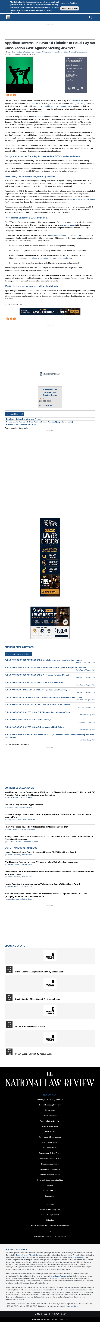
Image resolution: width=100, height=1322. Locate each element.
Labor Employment (72, 65)
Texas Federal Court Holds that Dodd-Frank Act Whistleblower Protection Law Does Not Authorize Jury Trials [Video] (49, 872)
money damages (67, 225)
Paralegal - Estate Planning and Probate (24, 419)
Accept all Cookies (69, 3)
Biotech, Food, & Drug (50, 1142)
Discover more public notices (16, 744)
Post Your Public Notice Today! (18, 654)
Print (70, 88)
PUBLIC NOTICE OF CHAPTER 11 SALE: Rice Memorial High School (34, 727)
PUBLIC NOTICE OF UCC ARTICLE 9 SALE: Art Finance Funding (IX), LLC (37, 675)
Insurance (50, 1204)
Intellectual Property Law (50, 1209)
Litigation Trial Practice (74, 68)
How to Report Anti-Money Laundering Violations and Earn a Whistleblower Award (42, 884)
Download (78, 88)
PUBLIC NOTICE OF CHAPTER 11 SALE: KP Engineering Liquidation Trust (37, 712)
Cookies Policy (16, 13)
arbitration (39, 116)
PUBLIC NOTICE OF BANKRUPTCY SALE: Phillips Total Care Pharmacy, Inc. (38, 690)
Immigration (50, 1196)
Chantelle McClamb (14, 842)
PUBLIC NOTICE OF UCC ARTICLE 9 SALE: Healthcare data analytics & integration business (45, 667)
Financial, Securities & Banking (50, 1180)
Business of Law (50, 1148)
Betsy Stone (11, 820)
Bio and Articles (45, 405)
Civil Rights (70, 72)
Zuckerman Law (55, 52)
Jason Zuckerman (13, 855)
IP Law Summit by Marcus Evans (30, 1026)
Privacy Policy (34, 1255)
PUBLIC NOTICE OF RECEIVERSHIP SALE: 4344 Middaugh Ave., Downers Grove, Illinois (43, 697)
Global (50, 1185)
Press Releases (50, 1115)
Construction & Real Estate (50, 1153)
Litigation (50, 1220)
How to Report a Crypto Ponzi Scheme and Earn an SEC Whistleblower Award (40, 852)
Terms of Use (20, 1255)
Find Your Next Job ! (14, 414)
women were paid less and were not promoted (53, 106)
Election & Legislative (50, 1164)
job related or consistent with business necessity (48, 258)
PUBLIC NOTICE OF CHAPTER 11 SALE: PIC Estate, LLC (29, 720)
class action (35, 103)
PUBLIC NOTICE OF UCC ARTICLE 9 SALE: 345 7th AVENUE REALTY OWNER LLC (40, 705)
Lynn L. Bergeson (13, 797)
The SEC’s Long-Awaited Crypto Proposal (24, 805)
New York (69, 80)
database (24, 1257)
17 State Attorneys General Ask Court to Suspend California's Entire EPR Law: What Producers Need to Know (48, 815)
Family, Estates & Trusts (50, 1175)
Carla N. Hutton (26, 797)
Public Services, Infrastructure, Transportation (50, 1225)
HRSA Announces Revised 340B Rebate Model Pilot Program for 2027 (36, 827)
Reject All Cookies (70, 8)
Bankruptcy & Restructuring (50, 1137)
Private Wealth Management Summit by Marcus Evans (39, 972)
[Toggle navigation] (8, 17)
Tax (50, 1231)
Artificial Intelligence (50, 1126)
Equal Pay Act (77, 101)
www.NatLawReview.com (76, 1257)
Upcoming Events (15, 946)
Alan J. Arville (12, 829)
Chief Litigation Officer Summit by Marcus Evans (37, 999)
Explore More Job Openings (15, 428)
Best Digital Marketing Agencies (50, 1099)
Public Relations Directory (50, 1121)
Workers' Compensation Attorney (21, 425)
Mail (74, 88)
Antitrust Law (50, 1132)
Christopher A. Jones (30, 842)
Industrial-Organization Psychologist (65, 235)
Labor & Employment (50, 1215)
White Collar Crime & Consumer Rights (50, 1236)
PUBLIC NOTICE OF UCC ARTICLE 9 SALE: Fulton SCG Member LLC (35, 682)
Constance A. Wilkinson (26, 829)
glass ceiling (80, 103)
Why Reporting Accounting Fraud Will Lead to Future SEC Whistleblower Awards (41, 862)
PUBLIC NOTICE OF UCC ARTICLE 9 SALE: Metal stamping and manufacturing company (44, 660)
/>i (82, 88)
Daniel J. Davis (12, 807)
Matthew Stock (26, 855)
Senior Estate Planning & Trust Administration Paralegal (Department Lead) (39, 422)
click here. (74, 1306)
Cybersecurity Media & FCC (50, 1158)
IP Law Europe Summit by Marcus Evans (33, 1054)
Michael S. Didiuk (26, 807)
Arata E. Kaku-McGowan (26, 820)
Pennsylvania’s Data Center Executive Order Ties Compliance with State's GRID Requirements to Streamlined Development (49, 837)
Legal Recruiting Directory (50, 1105)
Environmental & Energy (50, 1169)
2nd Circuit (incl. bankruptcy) (71, 76)
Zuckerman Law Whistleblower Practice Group (28, 52)
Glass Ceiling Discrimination (75, 52)
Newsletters (50, 1110)
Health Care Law (50, 1191)
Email (44, 399)
